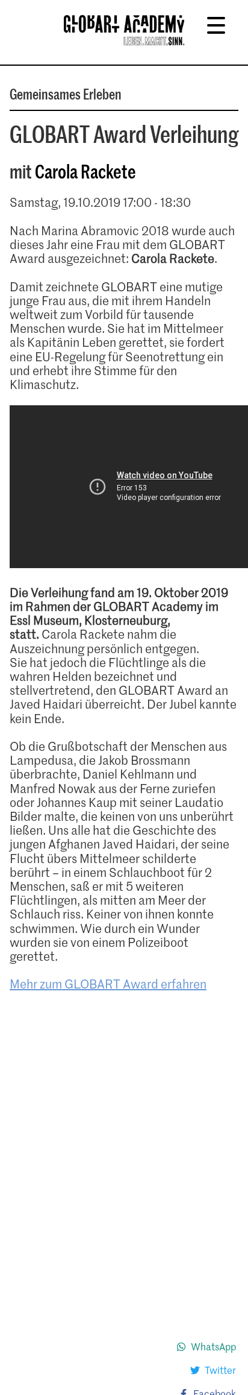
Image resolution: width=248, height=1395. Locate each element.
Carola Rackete (85, 171)
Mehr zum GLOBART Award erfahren (108, 984)
